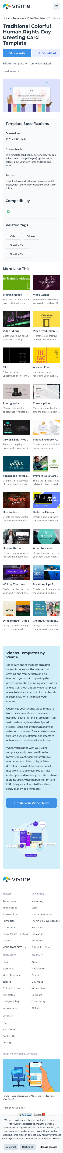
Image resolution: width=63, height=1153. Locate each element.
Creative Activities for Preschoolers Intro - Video (44, 620)
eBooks (7, 981)
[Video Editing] (16, 319)
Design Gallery (11, 1001)
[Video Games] (46, 282)
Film (5, 367)
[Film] (16, 355)
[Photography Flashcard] (16, 391)
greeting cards (18, 254)
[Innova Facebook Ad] (46, 427)
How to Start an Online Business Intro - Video (16, 548)
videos (31, 236)
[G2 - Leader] (39, 1114)
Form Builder (10, 914)
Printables (8, 920)
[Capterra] (26, 1114)
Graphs (7, 940)
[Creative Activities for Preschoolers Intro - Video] (46, 608)
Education (37, 933)
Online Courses (11, 988)
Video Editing (11, 330)
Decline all (27, 1146)
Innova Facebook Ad (45, 439)
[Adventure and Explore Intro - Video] (46, 536)
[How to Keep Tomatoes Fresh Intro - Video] (16, 500)
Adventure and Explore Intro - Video (46, 548)
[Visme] (16, 6)
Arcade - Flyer (42, 367)
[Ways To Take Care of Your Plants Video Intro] (46, 463)
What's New (38, 988)
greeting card (17, 245)
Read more (9, 71)
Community (38, 1001)
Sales (34, 907)
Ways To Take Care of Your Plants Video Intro (46, 476)
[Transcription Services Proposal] (46, 391)
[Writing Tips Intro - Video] (16, 572)
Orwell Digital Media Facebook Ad (16, 439)
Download (37, 981)
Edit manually (17, 53)
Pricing (7, 1042)
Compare (36, 994)
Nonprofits (37, 927)
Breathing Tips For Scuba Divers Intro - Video (45, 584)
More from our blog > (14, 1107)
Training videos (12, 294)
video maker (42, 63)
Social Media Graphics (15, 933)
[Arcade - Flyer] (46, 355)
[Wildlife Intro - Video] (16, 608)
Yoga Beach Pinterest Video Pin (16, 476)
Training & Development (45, 920)
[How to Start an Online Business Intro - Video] (16, 536)
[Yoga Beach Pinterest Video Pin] (16, 463)
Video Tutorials (11, 975)
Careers (35, 975)
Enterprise (37, 940)
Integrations (9, 1008)
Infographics (10, 907)
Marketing (37, 901)
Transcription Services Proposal (44, 403)
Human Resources (41, 914)
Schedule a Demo (41, 947)
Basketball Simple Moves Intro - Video (45, 512)
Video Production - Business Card (44, 331)
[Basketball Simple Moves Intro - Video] (46, 500)
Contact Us (9, 1036)
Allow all (11, 1146)
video (13, 236)
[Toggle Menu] (56, 6)
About (34, 962)
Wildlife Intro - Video (16, 620)
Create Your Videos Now (31, 803)
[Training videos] (16, 282)
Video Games (41, 294)
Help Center (9, 1029)
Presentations (10, 901)
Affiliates (36, 1008)
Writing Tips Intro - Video (15, 584)
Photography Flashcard (11, 403)
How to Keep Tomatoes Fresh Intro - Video (16, 512)
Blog (5, 962)
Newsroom (37, 968)
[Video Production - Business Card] (46, 319)
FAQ (5, 1022)
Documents (9, 927)
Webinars (8, 968)
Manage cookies (48, 1146)
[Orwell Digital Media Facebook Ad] (16, 427)
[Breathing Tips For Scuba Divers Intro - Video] (46, 572)
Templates (9, 994)
